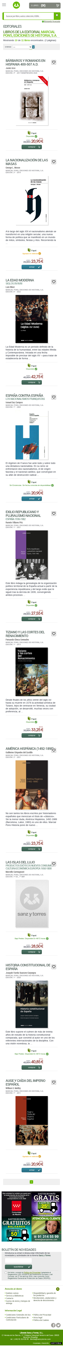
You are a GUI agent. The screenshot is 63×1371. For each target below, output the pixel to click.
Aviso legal (37, 1317)
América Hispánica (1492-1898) (30, 748)
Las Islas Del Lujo (20, 862)
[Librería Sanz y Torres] (16, 5)
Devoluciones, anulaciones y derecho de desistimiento (44, 1299)
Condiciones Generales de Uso (18, 1315)
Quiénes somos (12, 1293)
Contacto (9, 1298)
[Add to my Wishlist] (54, 62)
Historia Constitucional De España (28, 967)
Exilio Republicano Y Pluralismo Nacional (23, 514)
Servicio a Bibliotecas (15, 1295)
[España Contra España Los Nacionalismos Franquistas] (31, 435)
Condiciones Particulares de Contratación (17, 1318)
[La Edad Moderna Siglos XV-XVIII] (31, 319)
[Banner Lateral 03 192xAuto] (46, 1229)
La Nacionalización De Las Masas (27, 162)
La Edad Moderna (20, 280)
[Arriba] (58, 1289)
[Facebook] (53, 1325)
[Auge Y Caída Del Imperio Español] (31, 1120)
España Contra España (24, 395)
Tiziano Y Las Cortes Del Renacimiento (25, 634)
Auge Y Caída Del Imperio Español (25, 1082)
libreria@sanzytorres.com (40, 1339)
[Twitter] (58, 1325)
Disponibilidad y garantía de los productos (44, 1294)
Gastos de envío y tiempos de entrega (18, 1302)
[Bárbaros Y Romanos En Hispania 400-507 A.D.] (31, 100)
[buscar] (57, 15)
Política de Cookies (41, 1320)
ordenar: (8, 47)
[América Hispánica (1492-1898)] (31, 785)
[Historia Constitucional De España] (31, 1004)
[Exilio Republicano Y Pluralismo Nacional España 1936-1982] (31, 555)
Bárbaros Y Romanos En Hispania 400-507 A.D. (25, 62)
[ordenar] (33, 47)
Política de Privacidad (32, 1272)
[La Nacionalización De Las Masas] (31, 200)
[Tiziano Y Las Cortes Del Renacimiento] (31, 671)
